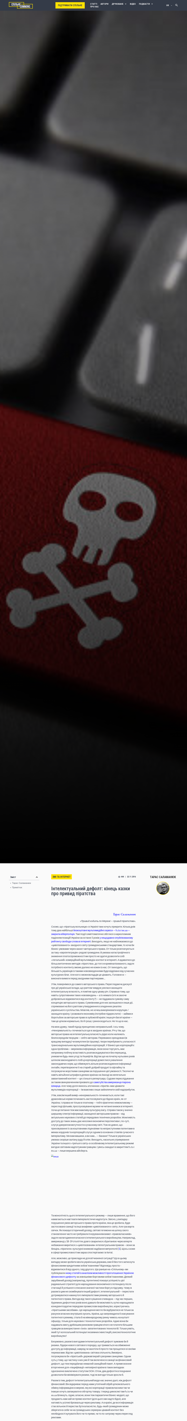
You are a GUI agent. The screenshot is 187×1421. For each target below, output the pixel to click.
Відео (133, 4)
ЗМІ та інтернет (62, 876)
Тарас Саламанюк (21, 883)
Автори (104, 4)
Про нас (94, 7)
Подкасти (144, 4)
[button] (37, 877)
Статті (93, 4)
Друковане (117, 4)
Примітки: (17, 887)
